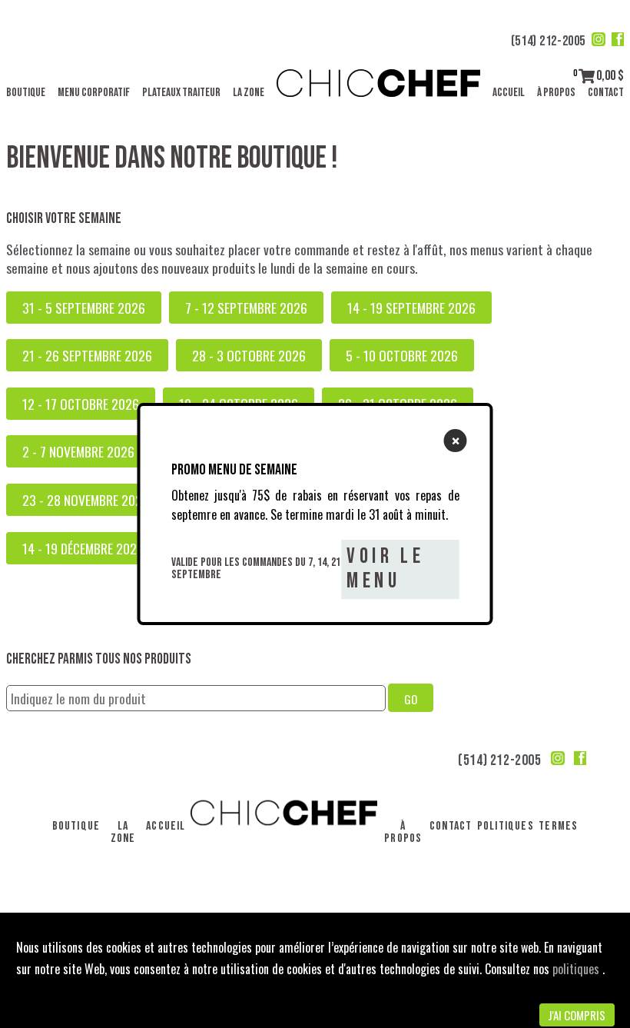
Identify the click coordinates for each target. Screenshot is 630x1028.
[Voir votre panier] (587, 76)
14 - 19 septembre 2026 (411, 308)
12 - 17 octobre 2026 (80, 404)
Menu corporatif (94, 92)
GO (410, 698)
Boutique (25, 92)
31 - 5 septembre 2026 (83, 308)
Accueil (508, 92)
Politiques (505, 826)
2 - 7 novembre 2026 (78, 451)
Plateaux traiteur (181, 92)
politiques (577, 969)
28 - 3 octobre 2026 (249, 355)
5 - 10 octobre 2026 (402, 355)
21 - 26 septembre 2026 (87, 355)
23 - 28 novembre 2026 (85, 500)
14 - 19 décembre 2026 (83, 548)
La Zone (248, 92)
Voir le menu (385, 569)
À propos (556, 92)
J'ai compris (576, 1014)
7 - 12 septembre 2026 (246, 308)
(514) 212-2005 (548, 41)
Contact (606, 92)
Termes (558, 826)
